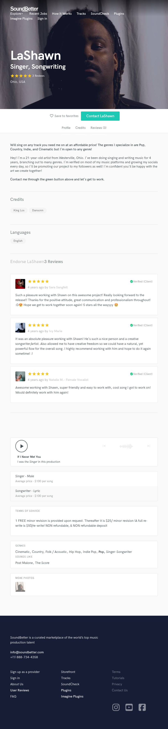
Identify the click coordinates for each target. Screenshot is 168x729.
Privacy (117, 684)
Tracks (81, 14)
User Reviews (19, 690)
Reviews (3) (98, 128)
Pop (101, 552)
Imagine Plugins (21, 19)
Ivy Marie (55, 331)
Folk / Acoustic (56, 552)
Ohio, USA (17, 82)
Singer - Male (24, 476)
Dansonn (37, 210)
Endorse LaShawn (27, 261)
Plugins (119, 14)
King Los (19, 210)
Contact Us (120, 690)
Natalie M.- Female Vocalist (69, 380)
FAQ (13, 697)
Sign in (42, 19)
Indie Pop (89, 552)
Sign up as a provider (25, 672)
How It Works (62, 14)
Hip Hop (75, 552)
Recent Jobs (38, 14)
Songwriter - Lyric (27, 491)
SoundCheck (100, 14)
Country (37, 552)
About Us (16, 684)
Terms (116, 672)
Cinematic (22, 552)
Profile (66, 128)
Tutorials (118, 678)
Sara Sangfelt (58, 287)
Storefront (68, 672)
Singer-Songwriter (119, 552)
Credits (80, 128)
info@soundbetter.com (27, 652)
